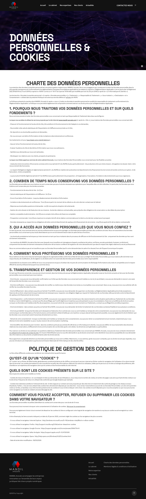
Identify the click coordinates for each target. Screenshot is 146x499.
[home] (13, 5)
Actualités (92, 478)
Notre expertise (94, 470)
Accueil (91, 462)
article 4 (68, 97)
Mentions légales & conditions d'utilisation (120, 466)
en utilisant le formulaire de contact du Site (24, 333)
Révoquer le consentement (76, 406)
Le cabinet (92, 466)
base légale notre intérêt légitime (38, 140)
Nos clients (92, 474)
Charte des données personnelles (116, 462)
